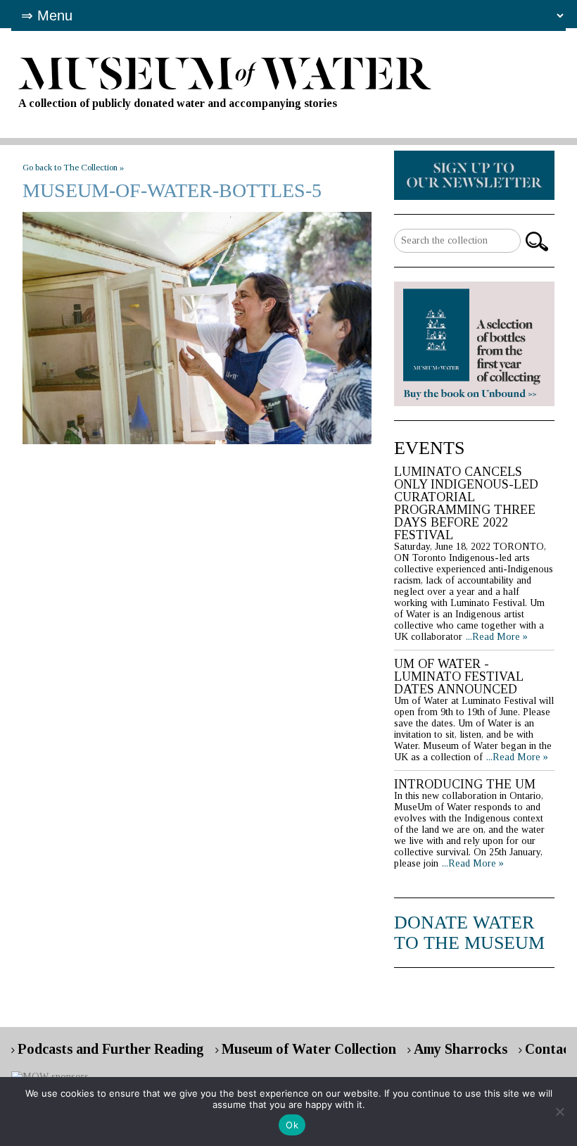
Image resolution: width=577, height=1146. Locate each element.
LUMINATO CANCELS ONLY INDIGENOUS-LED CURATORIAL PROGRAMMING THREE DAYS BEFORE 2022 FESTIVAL (466, 503)
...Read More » (497, 636)
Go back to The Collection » (73, 167)
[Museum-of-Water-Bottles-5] (197, 328)
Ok (292, 1125)
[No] (559, 1111)
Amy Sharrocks (460, 1049)
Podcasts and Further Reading (111, 1049)
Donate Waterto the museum (469, 932)
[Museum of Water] (288, 73)
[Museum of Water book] (474, 174)
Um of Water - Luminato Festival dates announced (458, 676)
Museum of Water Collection (309, 1049)
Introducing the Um (464, 784)
